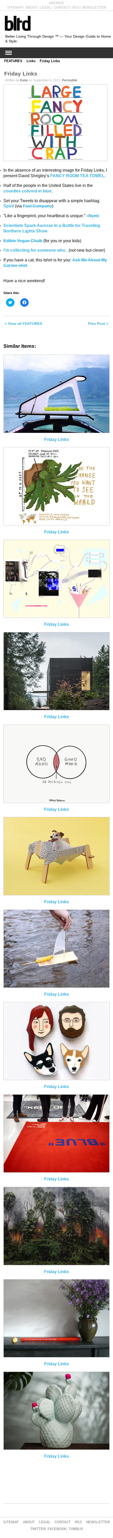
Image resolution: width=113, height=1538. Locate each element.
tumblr (76, 1529)
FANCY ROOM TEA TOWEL (77, 175)
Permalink (69, 80)
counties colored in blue (27, 191)
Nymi (94, 216)
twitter (37, 1529)
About (31, 7)
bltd (17, 23)
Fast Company (37, 206)
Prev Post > (98, 323)
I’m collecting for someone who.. (35, 250)
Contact (62, 7)
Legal (45, 7)
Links (31, 61)
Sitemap (15, 7)
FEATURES (13, 61)
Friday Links (50, 61)
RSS (76, 7)
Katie (24, 80)
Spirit (8, 206)
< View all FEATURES (23, 323)
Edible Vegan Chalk (22, 241)
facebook (57, 1529)
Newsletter (94, 7)
